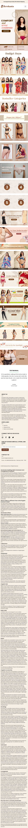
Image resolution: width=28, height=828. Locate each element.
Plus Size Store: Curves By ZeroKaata (11, 797)
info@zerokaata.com (8, 454)
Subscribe (5, 446)
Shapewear (4, 549)
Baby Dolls (4, 606)
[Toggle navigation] (25, 6)
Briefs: (2, 634)
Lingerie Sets (4, 580)
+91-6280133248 (8, 456)
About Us (5, 421)
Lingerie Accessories (6, 666)
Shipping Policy (7, 423)
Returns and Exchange (8, 425)
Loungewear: (4, 767)
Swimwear (4, 741)
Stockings (3, 703)
